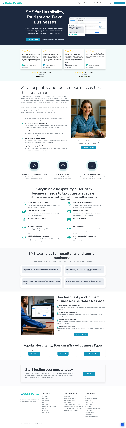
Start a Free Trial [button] (33, 39)
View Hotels (63, 354)
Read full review (25, 67)
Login (110, 3)
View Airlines (34, 354)
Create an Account (88, 147)
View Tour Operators (92, 354)
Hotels (63, 351)
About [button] (96, 3)
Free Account (119, 3)
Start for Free (89, 373)
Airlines (34, 351)
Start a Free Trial (81, 334)
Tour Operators (91, 351)
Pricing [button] (78, 3)
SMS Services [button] (87, 3)
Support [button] (103, 3)
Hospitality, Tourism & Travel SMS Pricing (53, 39)
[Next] (123, 59)
